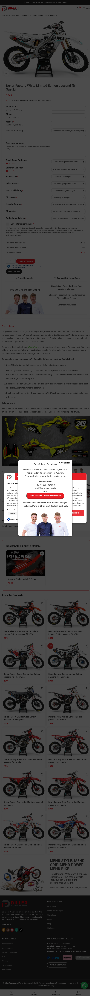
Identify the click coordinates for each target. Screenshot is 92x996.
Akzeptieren (74, 513)
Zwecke (12, 514)
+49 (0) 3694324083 (45, 485)
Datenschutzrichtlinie (14, 510)
